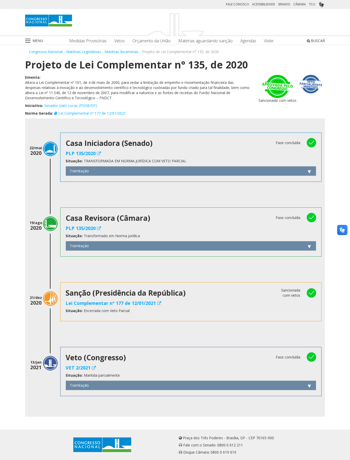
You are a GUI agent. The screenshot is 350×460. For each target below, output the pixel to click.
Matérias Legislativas (83, 51)
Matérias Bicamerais (122, 51)
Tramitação (79, 170)
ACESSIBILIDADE (263, 4)
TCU (312, 4)
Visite (268, 41)
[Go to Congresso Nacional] (48, 20)
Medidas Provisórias (88, 41)
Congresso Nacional (46, 51)
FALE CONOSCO (237, 4)
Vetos (119, 41)
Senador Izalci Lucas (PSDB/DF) (70, 105)
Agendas (248, 41)
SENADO (284, 4)
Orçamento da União (151, 41)
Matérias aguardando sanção (205, 41)
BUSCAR (317, 40)
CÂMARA (299, 4)
